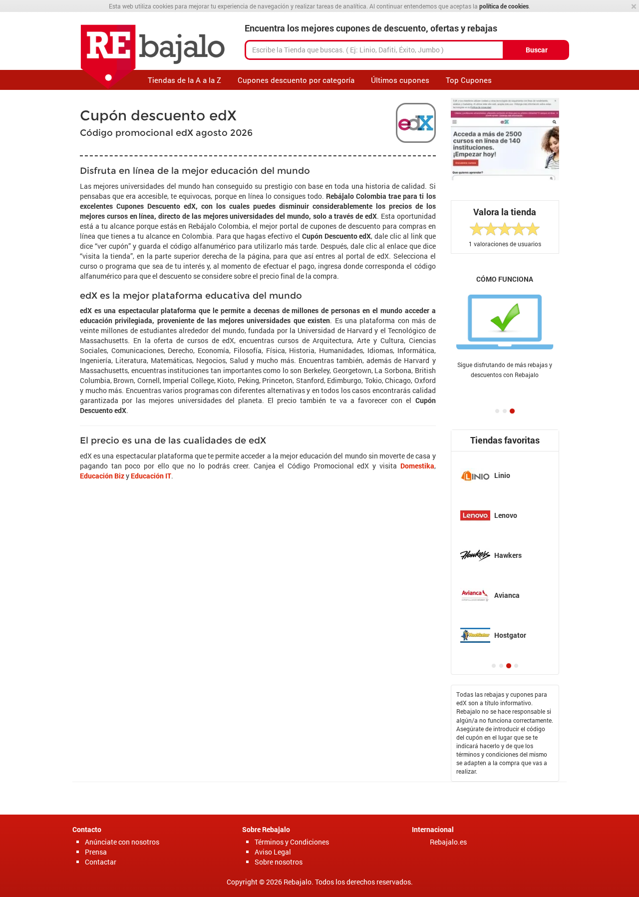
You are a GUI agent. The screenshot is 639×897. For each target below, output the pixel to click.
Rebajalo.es (448, 842)
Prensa (96, 852)
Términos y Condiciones (292, 842)
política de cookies (504, 6)
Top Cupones (469, 80)
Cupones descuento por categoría (296, 80)
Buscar (537, 49)
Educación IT (151, 475)
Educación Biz (102, 475)
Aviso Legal (273, 852)
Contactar (100, 862)
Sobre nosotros (279, 862)
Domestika (417, 465)
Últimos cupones (400, 80)
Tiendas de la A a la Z (184, 80)
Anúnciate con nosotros (122, 842)
